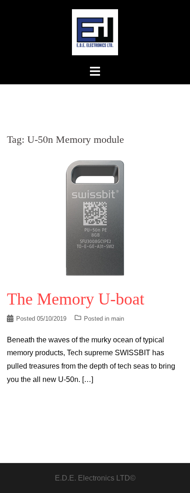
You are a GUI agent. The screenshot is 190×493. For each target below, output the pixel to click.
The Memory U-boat (75, 299)
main (117, 318)
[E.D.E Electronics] (95, 31)
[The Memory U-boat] (95, 217)
